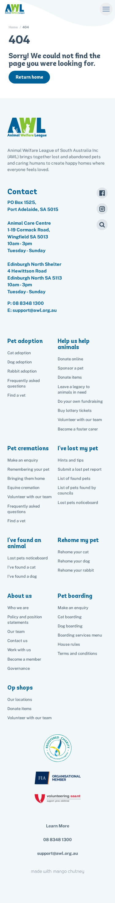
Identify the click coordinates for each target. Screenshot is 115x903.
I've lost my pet (78, 448)
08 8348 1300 (28, 303)
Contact (22, 191)
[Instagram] (102, 208)
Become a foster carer (78, 429)
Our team (16, 631)
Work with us (19, 650)
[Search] (102, 224)
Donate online (70, 359)
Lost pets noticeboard (78, 502)
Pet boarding (75, 595)
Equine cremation (23, 487)
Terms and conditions (77, 653)
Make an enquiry (73, 607)
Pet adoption (25, 340)
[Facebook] (102, 192)
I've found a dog (22, 576)
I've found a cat (21, 567)
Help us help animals (74, 344)
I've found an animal (24, 543)
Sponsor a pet (70, 368)
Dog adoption (19, 362)
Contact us (17, 640)
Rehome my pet (78, 540)
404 (25, 27)
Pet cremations (28, 448)
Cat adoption (19, 353)
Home (13, 27)
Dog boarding (70, 626)
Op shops (20, 687)
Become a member (24, 659)
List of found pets (74, 478)
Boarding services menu (80, 635)
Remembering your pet (28, 469)
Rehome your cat (73, 552)
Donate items (70, 377)
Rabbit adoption (22, 371)
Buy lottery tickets (75, 410)
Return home (29, 77)
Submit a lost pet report (80, 469)
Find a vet (16, 395)
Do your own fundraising (80, 401)
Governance (18, 668)
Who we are (18, 607)
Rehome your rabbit (76, 570)
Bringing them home (26, 478)
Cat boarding (70, 617)
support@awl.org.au (57, 853)
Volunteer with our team (80, 419)
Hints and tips (71, 460)
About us (19, 595)
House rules (69, 644)
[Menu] (106, 9)
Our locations (19, 699)
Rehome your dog (74, 561)
